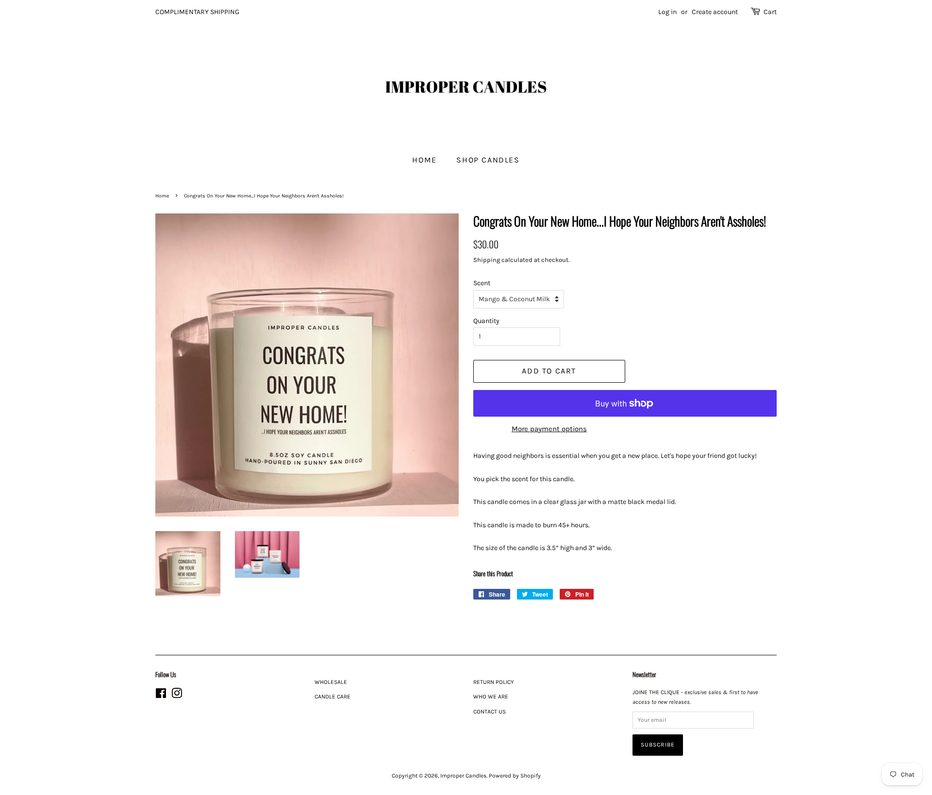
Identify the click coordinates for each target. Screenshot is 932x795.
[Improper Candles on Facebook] (160, 695)
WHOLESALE (331, 682)
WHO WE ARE (490, 696)
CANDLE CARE (332, 696)
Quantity (486, 321)
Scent (481, 283)
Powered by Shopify (515, 775)
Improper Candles (463, 775)
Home (424, 159)
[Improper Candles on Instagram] (176, 695)
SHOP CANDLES (487, 159)
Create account (715, 12)
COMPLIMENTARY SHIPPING (197, 12)
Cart (770, 12)
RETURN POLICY (493, 682)
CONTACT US (489, 711)
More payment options (549, 428)
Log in (667, 12)
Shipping (486, 259)
